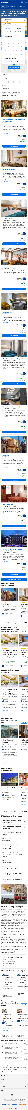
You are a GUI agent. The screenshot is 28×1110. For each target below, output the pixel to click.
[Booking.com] (4, 2)
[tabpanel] (13, 47)
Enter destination (8, 19)
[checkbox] (21, 39)
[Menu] (26, 2)
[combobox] (14, 21)
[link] (5, 82)
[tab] (8, 28)
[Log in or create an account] (22, 2)
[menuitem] (5, 6)
